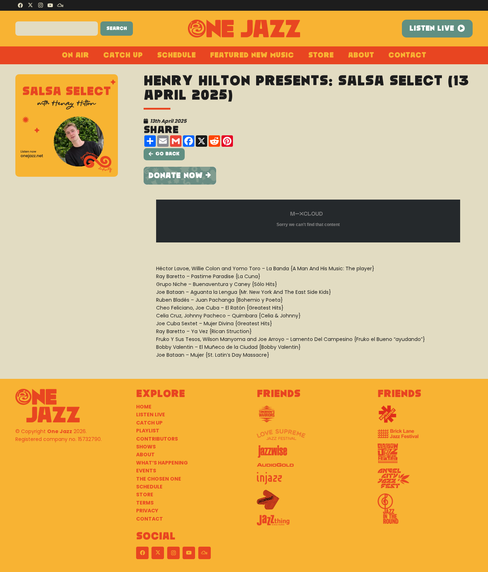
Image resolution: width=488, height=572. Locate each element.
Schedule (149, 486)
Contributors (157, 438)
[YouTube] (50, 5)
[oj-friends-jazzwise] (304, 454)
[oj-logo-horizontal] (244, 28)
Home (143, 406)
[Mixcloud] (60, 5)
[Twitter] (30, 5)
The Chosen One (158, 478)
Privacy (147, 510)
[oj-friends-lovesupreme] (304, 437)
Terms (145, 502)
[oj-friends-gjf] (425, 455)
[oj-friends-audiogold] (304, 467)
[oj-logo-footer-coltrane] (47, 405)
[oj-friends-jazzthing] (304, 523)
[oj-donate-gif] (308, 176)
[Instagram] (40, 5)
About (145, 454)
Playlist (147, 430)
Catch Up (149, 422)
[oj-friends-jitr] (425, 511)
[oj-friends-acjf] (425, 480)
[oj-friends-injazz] (304, 481)
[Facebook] (20, 5)
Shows (146, 446)
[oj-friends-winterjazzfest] (425, 416)
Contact (149, 518)
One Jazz (59, 431)
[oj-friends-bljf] (425, 436)
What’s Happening (162, 462)
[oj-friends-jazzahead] (304, 502)
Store (144, 494)
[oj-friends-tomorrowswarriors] (304, 416)
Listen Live (150, 414)
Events (146, 470)
